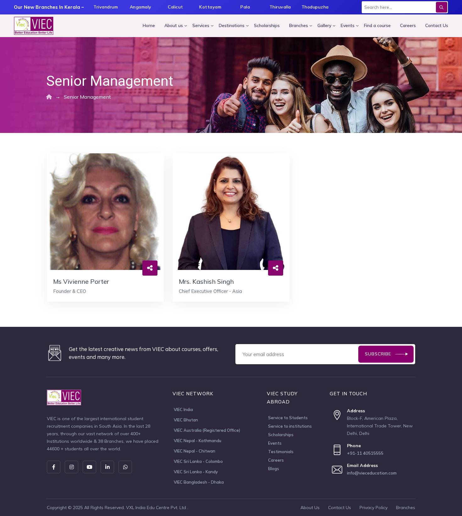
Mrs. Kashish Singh (206, 281)
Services (200, 25)
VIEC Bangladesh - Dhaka (199, 482)
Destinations (232, 25)
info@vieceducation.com (372, 473)
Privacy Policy (374, 507)
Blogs (273, 468)
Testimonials (281, 451)
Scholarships (267, 25)
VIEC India (183, 409)
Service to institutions (290, 426)
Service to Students (288, 417)
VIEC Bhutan (186, 419)
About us (173, 25)
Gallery (324, 25)
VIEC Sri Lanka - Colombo (198, 461)
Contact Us (436, 25)
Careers (408, 25)
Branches (298, 25)
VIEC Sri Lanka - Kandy (196, 471)
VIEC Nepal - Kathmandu (197, 440)
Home (149, 25)
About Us (310, 507)
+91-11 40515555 (365, 453)
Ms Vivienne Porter (81, 281)
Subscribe (378, 354)
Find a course (377, 25)
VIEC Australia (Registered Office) (207, 430)
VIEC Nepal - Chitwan (194, 450)
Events (348, 25)
